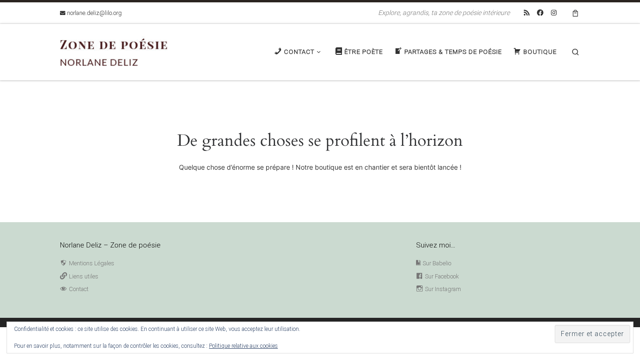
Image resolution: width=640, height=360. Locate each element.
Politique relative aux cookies (243, 346)
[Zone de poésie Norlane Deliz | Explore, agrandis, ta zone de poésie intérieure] (118, 51)
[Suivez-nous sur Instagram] (554, 13)
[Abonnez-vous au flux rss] (526, 13)
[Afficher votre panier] (575, 12)
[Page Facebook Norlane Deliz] (540, 13)
